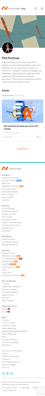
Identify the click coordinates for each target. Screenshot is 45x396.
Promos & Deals (8, 323)
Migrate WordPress (10, 245)
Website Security (11, 256)
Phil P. (6, 133)
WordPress (6, 345)
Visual (5, 312)
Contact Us (6, 359)
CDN (4, 270)
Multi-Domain (8, 301)
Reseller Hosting (8, 214)
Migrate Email (7, 228)
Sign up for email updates (12, 351)
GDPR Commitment (10, 356)
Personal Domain (9, 189)
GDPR (35, 388)
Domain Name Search (11, 178)
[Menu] (42, 9)
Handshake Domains (12, 186)
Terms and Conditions (10, 388)
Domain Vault (9, 261)
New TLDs (6, 183)
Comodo (5, 284)
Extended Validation (10, 292)
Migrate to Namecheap (11, 222)
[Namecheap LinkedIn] (11, 373)
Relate (5, 309)
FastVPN (9, 264)
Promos (5, 354)
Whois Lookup (8, 195)
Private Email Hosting (11, 225)
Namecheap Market (10, 192)
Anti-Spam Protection (13, 275)
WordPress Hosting (10, 211)
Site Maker (6, 231)
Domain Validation (9, 289)
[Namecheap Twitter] (7, 373)
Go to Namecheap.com (12, 362)
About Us (5, 367)
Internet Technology (10, 342)
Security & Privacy (9, 340)
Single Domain (8, 295)
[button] (35, 8)
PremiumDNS (8, 197)
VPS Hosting (7, 217)
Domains (5, 320)
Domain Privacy (8, 253)
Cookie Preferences (9, 390)
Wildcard (5, 298)
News (4, 337)
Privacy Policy (25, 388)
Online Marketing (9, 328)
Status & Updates (9, 365)
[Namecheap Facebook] (3, 373)
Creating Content (9, 326)
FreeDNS (5, 200)
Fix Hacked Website (12, 259)
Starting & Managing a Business (14, 331)
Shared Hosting (8, 208)
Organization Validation (11, 287)
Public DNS (6, 273)
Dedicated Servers (9, 220)
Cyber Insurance (11, 267)
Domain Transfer (11, 181)
